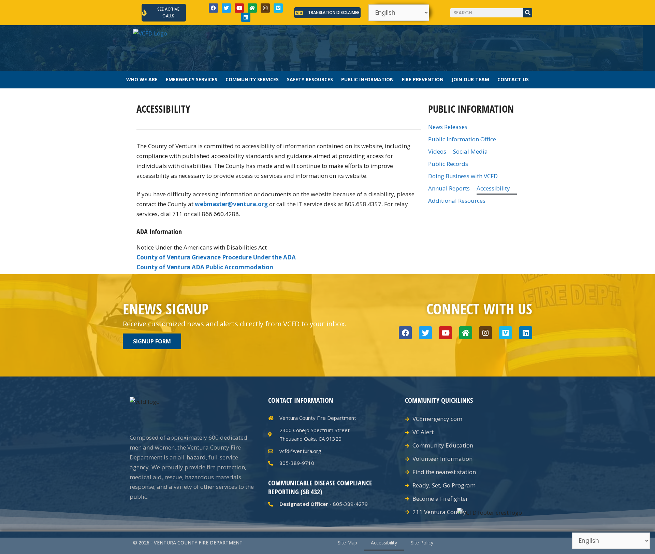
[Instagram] (265, 8)
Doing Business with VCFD (463, 176)
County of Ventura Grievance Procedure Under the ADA (216, 257)
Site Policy (422, 542)
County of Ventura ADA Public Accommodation (204, 267)
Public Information (367, 79)
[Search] (527, 12)
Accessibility (493, 188)
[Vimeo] (278, 8)
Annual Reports (449, 188)
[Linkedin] (245, 17)
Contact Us (513, 79)
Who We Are (142, 79)
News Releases (447, 127)
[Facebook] (213, 8)
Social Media (470, 151)
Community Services (252, 79)
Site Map (347, 542)
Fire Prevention (422, 79)
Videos (437, 151)
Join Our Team (470, 79)
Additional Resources (456, 200)
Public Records (448, 164)
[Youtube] (239, 8)
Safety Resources (310, 79)
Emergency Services (191, 79)
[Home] (252, 8)
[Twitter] (226, 8)
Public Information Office (462, 139)
